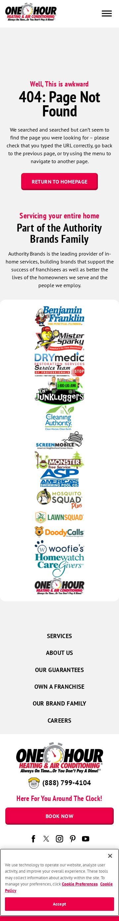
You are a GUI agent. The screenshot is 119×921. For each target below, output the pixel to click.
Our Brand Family (60, 703)
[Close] (110, 856)
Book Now (59, 816)
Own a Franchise (59, 686)
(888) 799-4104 (66, 782)
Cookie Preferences (80, 884)
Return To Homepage (59, 181)
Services (59, 636)
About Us (59, 653)
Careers (60, 720)
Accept (59, 904)
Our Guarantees (59, 670)
